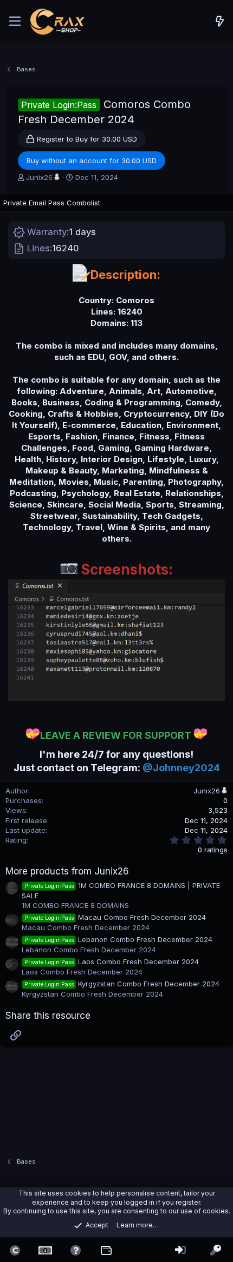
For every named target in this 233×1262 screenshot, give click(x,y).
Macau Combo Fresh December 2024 (115, 917)
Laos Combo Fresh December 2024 (111, 961)
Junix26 (39, 177)
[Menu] (15, 21)
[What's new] (220, 21)
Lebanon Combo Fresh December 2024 (118, 939)
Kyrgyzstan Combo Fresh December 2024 (121, 983)
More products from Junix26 (67, 871)
